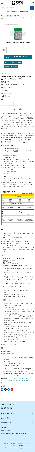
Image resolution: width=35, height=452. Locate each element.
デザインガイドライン (9, 353)
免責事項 (21, 445)
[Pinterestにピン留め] (12, 389)
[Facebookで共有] (2, 389)
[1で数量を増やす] (16, 103)
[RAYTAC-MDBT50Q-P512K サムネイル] (3, 50)
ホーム (3, 15)
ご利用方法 (14, 445)
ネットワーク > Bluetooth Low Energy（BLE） (16, 56)
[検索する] (32, 8)
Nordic (4, 369)
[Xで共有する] (5, 389)
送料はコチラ (28, 11)
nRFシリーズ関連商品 (13, 15)
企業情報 (20, 443)
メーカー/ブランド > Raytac (13, 62)
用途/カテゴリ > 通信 (11, 67)
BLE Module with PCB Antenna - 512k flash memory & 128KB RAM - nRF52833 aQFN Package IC (17, 381)
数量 (2, 99)
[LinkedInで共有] (8, 389)
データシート (6, 351)
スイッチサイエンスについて (8, 443)
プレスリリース (28, 443)
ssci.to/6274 (9, 93)
